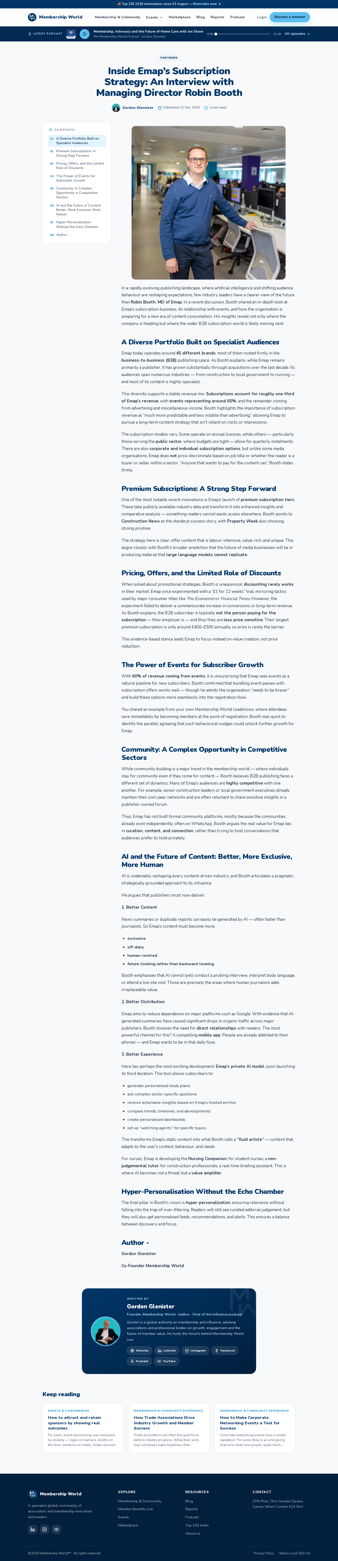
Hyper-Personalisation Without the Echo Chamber (74, 224)
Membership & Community (117, 17)
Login (262, 17)
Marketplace (180, 17)
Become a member (289, 17)
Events (152, 17)
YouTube (169, 1361)
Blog (200, 17)
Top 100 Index (197, 1525)
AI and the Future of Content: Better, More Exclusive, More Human (75, 210)
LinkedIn (169, 1350)
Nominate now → (207, 4)
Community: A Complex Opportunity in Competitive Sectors (74, 193)
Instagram (198, 1350)
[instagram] (44, 1529)
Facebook (227, 1350)
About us (192, 1533)
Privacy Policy (264, 1553)
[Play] (85, 34)
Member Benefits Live (135, 1508)
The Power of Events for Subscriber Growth (72, 178)
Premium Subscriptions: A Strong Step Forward (73, 153)
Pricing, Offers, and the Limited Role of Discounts (77, 165)
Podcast (237, 17)
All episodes (295, 34)
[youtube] (56, 1529)
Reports (217, 17)
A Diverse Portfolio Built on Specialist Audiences (74, 140)
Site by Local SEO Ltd (294, 1553)
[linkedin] (32, 1529)
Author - (59, 234)
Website (142, 1350)
